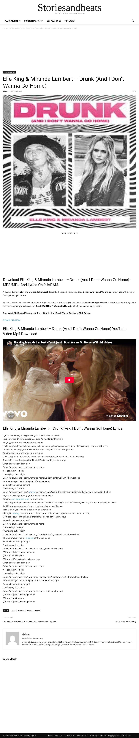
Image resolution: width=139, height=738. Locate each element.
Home (5, 28)
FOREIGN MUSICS (32, 21)
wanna (32, 492)
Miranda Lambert (33, 610)
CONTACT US (70, 735)
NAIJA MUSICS (11, 21)
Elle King (21, 610)
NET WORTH (70, 21)
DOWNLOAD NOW (11, 320)
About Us (58, 735)
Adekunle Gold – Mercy (126, 621)
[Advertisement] (69, 51)
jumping (30, 538)
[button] (132, 21)
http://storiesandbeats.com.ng (32, 638)
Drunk (13, 610)
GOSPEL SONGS (54, 21)
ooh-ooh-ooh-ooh (20, 499)
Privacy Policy (82, 735)
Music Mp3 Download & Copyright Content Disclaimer (110, 735)
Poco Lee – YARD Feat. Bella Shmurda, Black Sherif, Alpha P (29, 621)
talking (16, 513)
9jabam (6, 91)
